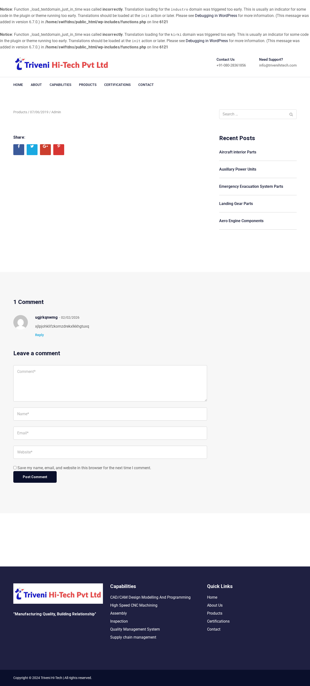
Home (18, 85)
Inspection (119, 621)
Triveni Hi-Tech (51, 678)
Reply (39, 335)
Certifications (117, 85)
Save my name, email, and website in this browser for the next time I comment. (84, 468)
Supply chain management (133, 637)
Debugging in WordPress (216, 15)
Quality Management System (135, 629)
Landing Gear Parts (236, 203)
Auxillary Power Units (237, 169)
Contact (146, 85)
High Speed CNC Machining (133, 605)
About (36, 85)
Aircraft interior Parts (237, 152)
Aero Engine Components (241, 221)
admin (56, 112)
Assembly (118, 613)
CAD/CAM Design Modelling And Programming (150, 597)
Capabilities (60, 85)
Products (87, 85)
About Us (215, 605)
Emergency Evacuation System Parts (251, 186)
